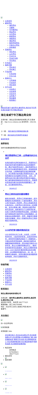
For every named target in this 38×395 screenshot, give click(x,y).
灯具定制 (12, 74)
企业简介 (12, 89)
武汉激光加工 (10, 335)
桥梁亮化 (12, 36)
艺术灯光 (12, 56)
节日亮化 (12, 60)
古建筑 (11, 27)
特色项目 (12, 47)
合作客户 (12, 96)
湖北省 (28, 108)
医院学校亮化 (14, 43)
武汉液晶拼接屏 (27, 342)
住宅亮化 (12, 34)
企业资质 (12, 91)
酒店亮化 (12, 41)
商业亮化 (12, 32)
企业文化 (12, 94)
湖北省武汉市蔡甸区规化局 (18, 131)
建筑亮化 (8, 23)
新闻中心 (8, 78)
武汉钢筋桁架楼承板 (18, 344)
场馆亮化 (12, 38)
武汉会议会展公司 (22, 335)
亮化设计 (12, 67)
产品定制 (8, 72)
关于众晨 (8, 87)
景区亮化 (12, 52)
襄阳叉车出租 (19, 339)
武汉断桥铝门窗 (27, 337)
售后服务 (12, 98)
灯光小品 (12, 76)
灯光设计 (8, 63)
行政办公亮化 (14, 45)
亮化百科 (12, 85)
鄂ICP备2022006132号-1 (16, 309)
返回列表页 (5, 139)
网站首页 (4, 108)
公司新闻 (12, 80)
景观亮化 (8, 49)
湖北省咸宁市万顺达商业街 (13, 110)
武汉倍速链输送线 (14, 342)
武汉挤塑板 (16, 337)
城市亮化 (12, 25)
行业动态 (12, 83)
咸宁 (9, 108)
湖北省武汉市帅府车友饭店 (18, 135)
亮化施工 (12, 69)
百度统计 (29, 309)
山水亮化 (12, 54)
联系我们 (12, 100)
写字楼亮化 (13, 30)
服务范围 (8, 65)
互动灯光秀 (13, 58)
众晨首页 (8, 21)
